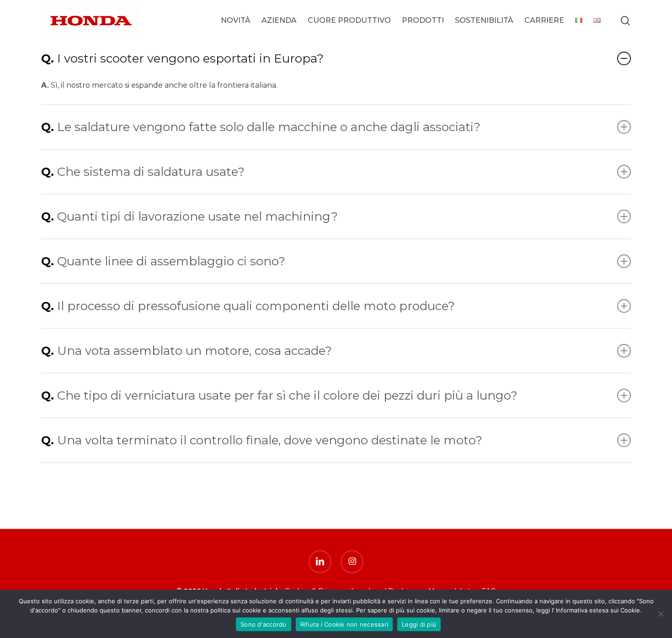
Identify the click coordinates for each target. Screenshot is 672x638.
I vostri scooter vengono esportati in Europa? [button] (190, 58)
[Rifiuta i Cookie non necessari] (660, 613)
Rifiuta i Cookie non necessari (344, 624)
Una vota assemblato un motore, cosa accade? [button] (194, 350)
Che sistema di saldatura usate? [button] (151, 171)
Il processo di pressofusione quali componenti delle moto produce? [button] (256, 306)
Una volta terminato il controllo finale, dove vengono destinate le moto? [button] (269, 440)
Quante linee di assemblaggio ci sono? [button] (171, 261)
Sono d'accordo (263, 624)
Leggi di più (419, 624)
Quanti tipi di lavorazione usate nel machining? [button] (197, 216)
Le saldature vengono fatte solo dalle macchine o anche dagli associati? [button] (268, 127)
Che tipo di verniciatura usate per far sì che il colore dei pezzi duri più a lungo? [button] (287, 395)
